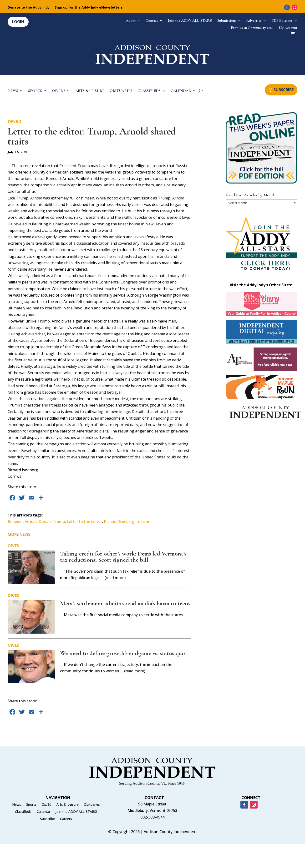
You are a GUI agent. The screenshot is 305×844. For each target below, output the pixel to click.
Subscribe (47, 819)
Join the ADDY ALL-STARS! (190, 21)
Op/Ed (14, 121)
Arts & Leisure (67, 805)
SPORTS (35, 91)
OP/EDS (58, 91)
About (131, 21)
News (16, 805)
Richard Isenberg (119, 521)
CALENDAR (181, 91)
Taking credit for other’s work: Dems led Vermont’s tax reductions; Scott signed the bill (123, 556)
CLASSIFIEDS (149, 91)
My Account (288, 28)
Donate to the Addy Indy (29, 8)
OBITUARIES (121, 91)
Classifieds (23, 812)
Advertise (254, 21)
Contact (152, 21)
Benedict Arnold (22, 521)
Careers (66, 819)
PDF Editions (282, 21)
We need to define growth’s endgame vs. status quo (122, 653)
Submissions (226, 21)
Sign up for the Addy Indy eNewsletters (89, 8)
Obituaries (92, 805)
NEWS (13, 91)
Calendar (43, 812)
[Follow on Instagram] (294, 7)
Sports (31, 805)
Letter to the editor (84, 521)
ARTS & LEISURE (89, 91)
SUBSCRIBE (284, 89)
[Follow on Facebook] (287, 7)
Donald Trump (52, 521)
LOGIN (18, 21)
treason (143, 521)
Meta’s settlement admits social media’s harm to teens (125, 603)
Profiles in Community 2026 (252, 28)
